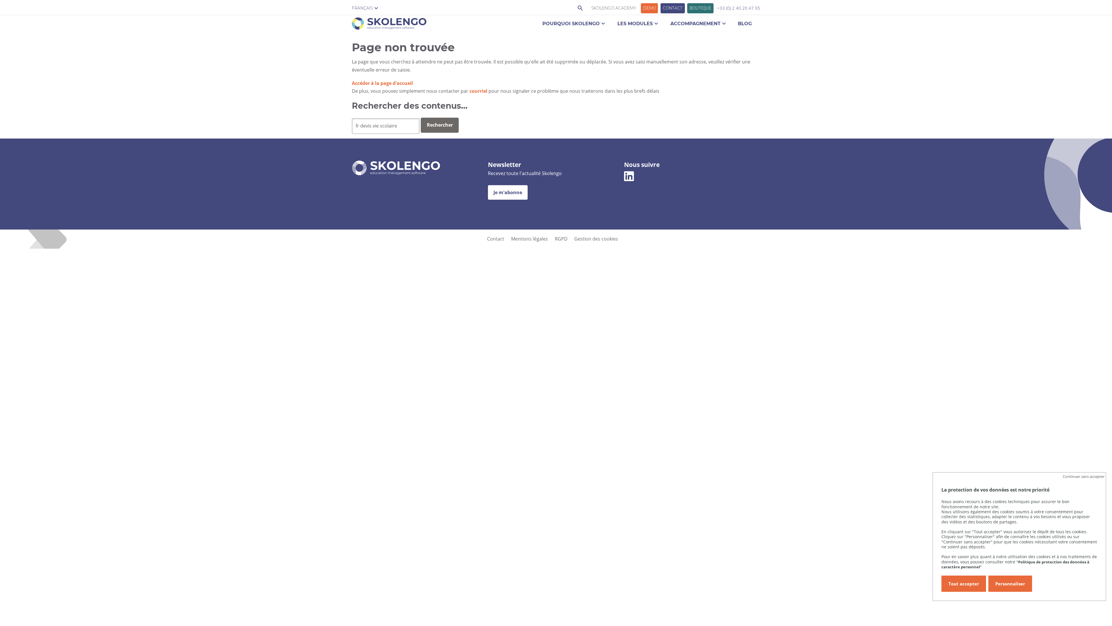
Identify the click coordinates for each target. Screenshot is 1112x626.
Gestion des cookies (596, 239)
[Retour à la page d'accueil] (389, 24)
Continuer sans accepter (1083, 476)
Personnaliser (1010, 584)
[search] (386, 126)
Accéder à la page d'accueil (382, 83)
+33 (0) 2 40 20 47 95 (738, 8)
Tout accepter (963, 584)
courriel (478, 91)
